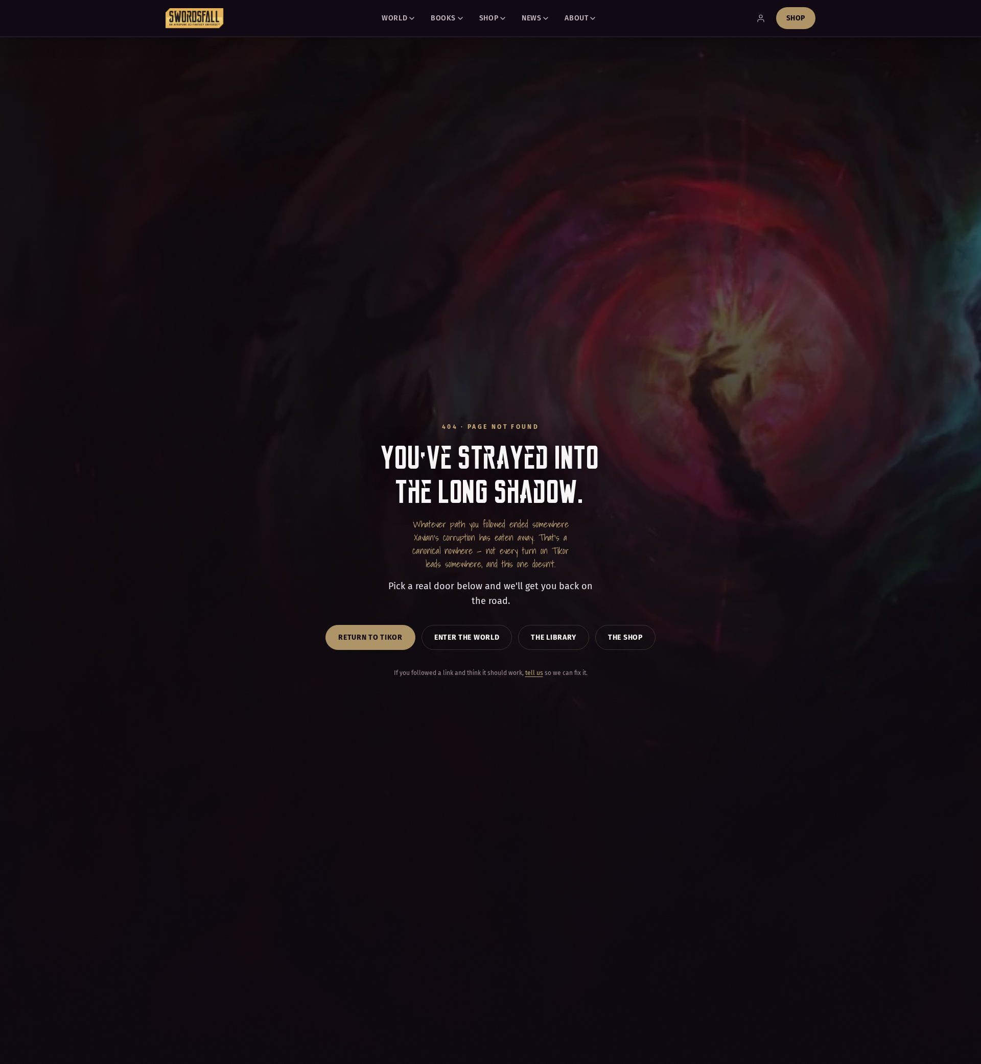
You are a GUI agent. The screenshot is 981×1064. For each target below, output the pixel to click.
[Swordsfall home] (195, 18)
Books (443, 18)
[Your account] (761, 18)
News (531, 18)
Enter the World (467, 637)
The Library (553, 637)
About (576, 18)
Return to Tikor (370, 637)
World (394, 18)
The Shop (625, 637)
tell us (534, 672)
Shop (488, 18)
